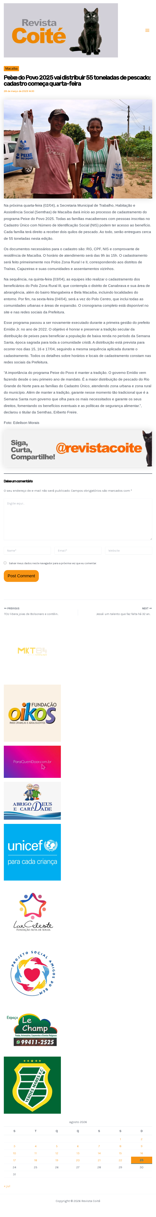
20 (78, 1160)
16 (141, 1153)
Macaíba (11, 68)
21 (99, 1160)
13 (78, 1153)
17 (14, 1160)
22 (120, 1160)
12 (56, 1153)
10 (14, 1153)
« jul (7, 1186)
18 (35, 1160)
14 (99, 1153)
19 (56, 1160)
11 (35, 1153)
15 (120, 1153)
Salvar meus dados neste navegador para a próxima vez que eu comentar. (53, 563)
